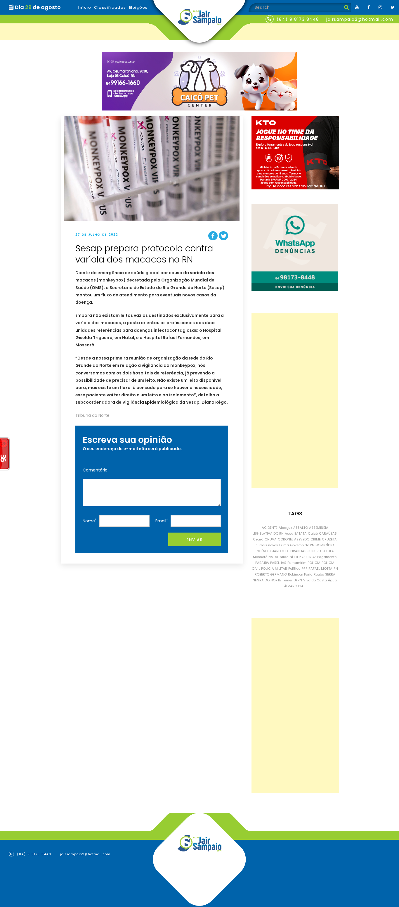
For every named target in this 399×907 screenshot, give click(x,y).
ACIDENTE (269, 527)
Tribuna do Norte (92, 415)
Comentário (95, 470)
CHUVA (271, 539)
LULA (330, 551)
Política (294, 568)
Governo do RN (302, 545)
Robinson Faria (300, 574)
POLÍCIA (314, 562)
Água (332, 580)
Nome (89, 521)
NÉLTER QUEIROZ (303, 556)
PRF (304, 568)
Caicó (313, 533)
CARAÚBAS (328, 533)
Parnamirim (296, 562)
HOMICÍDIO (324, 545)
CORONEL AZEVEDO (293, 539)
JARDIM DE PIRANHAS (289, 551)
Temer (287, 580)
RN (336, 568)
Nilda (284, 556)
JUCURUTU (316, 551)
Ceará (258, 539)
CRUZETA (329, 539)
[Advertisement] (294, 400)
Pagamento (326, 556)
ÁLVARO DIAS (295, 586)
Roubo (319, 574)
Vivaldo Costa (315, 580)
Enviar (194, 540)
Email (161, 521)
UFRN (298, 580)
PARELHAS (278, 562)
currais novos (267, 545)
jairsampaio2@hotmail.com (359, 19)
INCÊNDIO (263, 551)
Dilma (284, 545)
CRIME (315, 539)
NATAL (273, 556)
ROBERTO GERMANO (271, 574)
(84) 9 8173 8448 (298, 19)
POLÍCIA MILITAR (274, 568)
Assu (289, 533)
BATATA (300, 533)
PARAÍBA (262, 562)
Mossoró (260, 556)
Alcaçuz (285, 527)
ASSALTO (300, 527)
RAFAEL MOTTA (320, 568)
